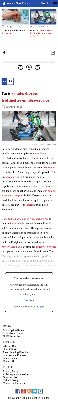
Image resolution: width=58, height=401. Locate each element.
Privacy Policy (11, 371)
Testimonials (10, 358)
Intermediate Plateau (14, 355)
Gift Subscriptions (12, 336)
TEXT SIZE (6, 77)
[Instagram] (40, 391)
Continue (29, 300)
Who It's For (9, 346)
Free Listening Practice (15, 352)
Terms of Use (10, 377)
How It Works (10, 349)
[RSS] (29, 391)
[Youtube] (23, 391)
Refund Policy (10, 380)
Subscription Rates (13, 330)
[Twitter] (34, 391)
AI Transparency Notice (16, 374)
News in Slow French (8, 3)
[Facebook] (17, 391)
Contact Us (9, 361)
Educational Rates (13, 333)
